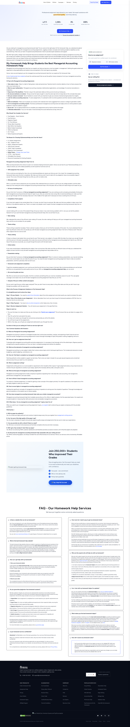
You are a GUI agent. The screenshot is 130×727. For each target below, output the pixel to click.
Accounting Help (88, 696)
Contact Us (65, 689)
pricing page (99, 546)
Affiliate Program (24, 703)
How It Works (46, 2)
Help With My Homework (104, 703)
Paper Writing (101, 692)
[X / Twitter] (105, 715)
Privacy (100, 721)
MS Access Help (88, 699)
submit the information (33, 295)
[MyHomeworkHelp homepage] (25, 2)
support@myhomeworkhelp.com (42, 675)
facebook (73, 622)
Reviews (69, 2)
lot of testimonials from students (16, 76)
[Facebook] (101, 715)
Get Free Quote (104, 66)
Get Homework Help (64, 31)
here (104, 622)
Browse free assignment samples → (71, 35)
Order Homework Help (25, 685)
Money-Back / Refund (46, 689)
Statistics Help (101, 699)
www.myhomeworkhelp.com (22, 534)
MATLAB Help (87, 692)
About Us (65, 685)
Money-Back (94, 721)
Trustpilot (87, 622)
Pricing (75, 2)
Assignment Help (24, 689)
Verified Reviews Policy (46, 699)
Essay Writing (87, 685)
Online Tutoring (87, 689)
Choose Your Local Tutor (22, 152)
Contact (108, 721)
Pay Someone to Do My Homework (89, 704)
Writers (54, 2)
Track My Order (94, 2)
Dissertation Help (102, 685)
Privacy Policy (54, 647)
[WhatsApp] (97, 715)
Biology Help (101, 696)
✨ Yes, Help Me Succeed (60, 483)
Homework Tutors (102, 689)
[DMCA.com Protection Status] (25, 716)
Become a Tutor (66, 703)
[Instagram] (108, 715)
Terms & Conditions (45, 703)
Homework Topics (24, 699)
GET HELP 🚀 (91, 674)
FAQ (64, 692)
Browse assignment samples (104, 85)
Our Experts (65, 699)
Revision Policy (44, 692)
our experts (45, 405)
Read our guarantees (103, 674)
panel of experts (84, 560)
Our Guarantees (45, 685)
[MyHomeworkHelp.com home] (24, 667)
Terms (104, 721)
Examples (60, 2)
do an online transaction (33, 303)
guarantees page (40, 625)
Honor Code (44, 696)
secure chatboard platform (107, 591)
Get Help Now (105, 2)
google (116, 621)
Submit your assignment (48, 312)
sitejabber (78, 622)
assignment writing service (65, 415)
